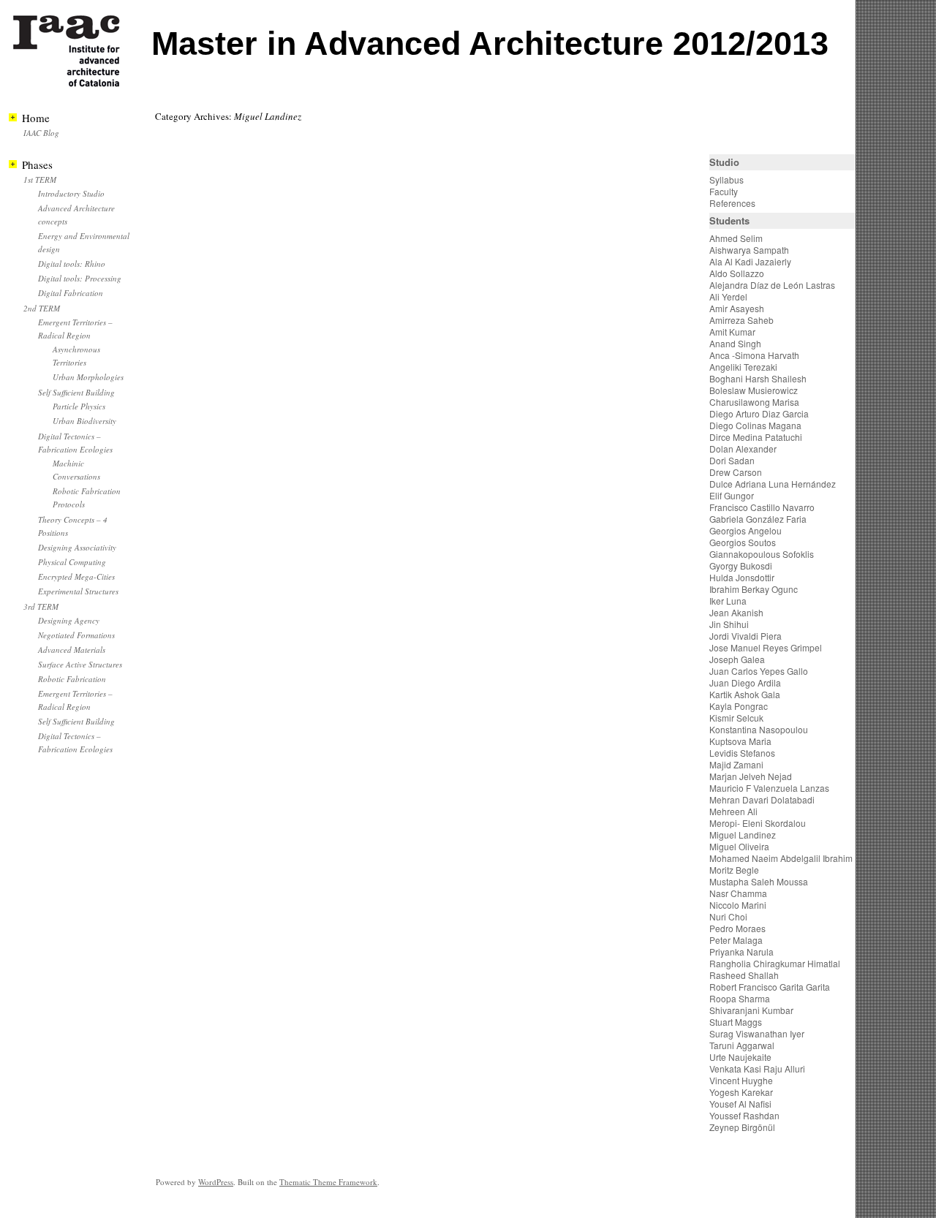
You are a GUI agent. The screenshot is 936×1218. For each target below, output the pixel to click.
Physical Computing (72, 561)
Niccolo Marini (737, 905)
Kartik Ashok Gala (744, 694)
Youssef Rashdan (744, 1115)
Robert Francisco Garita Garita (769, 986)
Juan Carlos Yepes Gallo (758, 671)
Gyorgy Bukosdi (740, 565)
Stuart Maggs (735, 1021)
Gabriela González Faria (758, 518)
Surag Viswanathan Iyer (756, 1033)
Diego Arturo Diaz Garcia (759, 413)
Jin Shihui (729, 624)
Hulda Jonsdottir (741, 577)
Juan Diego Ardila (745, 682)
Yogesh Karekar (741, 1092)
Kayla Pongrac (738, 706)
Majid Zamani (736, 764)
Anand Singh (735, 343)
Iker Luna (728, 600)
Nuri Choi (728, 916)
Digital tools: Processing (79, 278)
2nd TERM (41, 308)
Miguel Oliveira (739, 846)
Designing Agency (68, 620)
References (732, 203)
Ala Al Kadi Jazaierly (750, 261)
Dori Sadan (732, 460)
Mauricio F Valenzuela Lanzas (769, 788)
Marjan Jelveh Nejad (750, 776)
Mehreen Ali (733, 811)
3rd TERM (40, 606)
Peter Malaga (736, 940)
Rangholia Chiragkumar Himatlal (774, 963)
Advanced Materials (71, 649)
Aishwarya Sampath (749, 249)
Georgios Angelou (745, 530)
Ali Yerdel (728, 296)
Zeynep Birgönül (742, 1127)
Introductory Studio (71, 193)
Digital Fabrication (70, 292)
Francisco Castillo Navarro (762, 507)
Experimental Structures (78, 591)
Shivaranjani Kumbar (751, 1010)
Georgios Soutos (742, 542)
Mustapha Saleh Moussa (758, 881)
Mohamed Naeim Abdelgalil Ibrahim (781, 858)
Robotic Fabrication (72, 678)
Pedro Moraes (737, 928)
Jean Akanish (736, 612)
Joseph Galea (737, 659)
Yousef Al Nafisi (740, 1103)
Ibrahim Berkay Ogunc (753, 589)
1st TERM (39, 179)
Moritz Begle (734, 869)
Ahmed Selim (736, 238)
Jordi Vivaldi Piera (745, 635)
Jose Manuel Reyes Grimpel (765, 647)
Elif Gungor (731, 495)
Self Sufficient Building (76, 392)
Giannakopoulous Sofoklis (761, 554)
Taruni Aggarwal (741, 1045)
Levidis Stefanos (742, 752)
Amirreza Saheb (741, 320)
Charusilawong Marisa (754, 402)
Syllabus (726, 179)
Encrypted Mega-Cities (76, 576)
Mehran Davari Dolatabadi (762, 799)
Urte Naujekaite (740, 1057)
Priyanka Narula (741, 951)
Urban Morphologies (88, 376)
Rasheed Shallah (744, 975)
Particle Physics (79, 406)
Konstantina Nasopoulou (758, 729)
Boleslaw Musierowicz (753, 390)
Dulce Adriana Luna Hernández (772, 483)
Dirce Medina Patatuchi (755, 437)
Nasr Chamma (738, 893)
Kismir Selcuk (736, 717)
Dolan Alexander (743, 448)
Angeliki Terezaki (743, 366)
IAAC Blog (41, 132)
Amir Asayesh (736, 308)
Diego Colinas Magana (755, 425)
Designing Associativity (77, 547)
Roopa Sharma (739, 998)
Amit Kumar (732, 331)
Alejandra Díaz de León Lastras (772, 285)
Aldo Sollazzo (736, 273)
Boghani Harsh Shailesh (758, 378)
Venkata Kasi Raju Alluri (757, 1068)
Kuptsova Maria (740, 741)
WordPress (215, 1181)
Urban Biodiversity (84, 420)
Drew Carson (735, 472)
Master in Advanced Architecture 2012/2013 (490, 43)
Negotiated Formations (76, 634)
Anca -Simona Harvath (754, 355)
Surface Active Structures (80, 664)
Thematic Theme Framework (328, 1181)
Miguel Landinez (742, 834)
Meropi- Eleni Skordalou (757, 823)
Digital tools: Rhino (71, 263)
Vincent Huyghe (741, 1080)
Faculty (723, 191)
